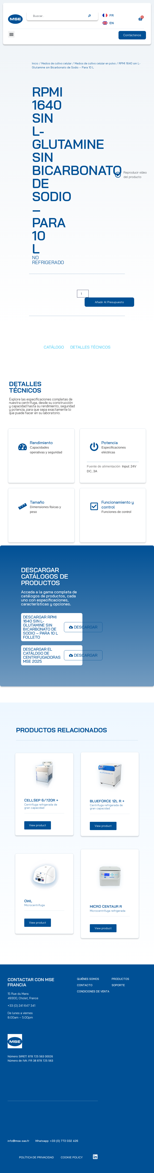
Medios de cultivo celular (56, 63)
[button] (11, 34)
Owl (28, 901)
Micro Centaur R (106, 906)
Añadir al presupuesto (109, 302)
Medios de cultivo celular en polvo (95, 63)
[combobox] (59, 16)
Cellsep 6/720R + (41, 800)
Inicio (35, 63)
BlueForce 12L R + (107, 801)
